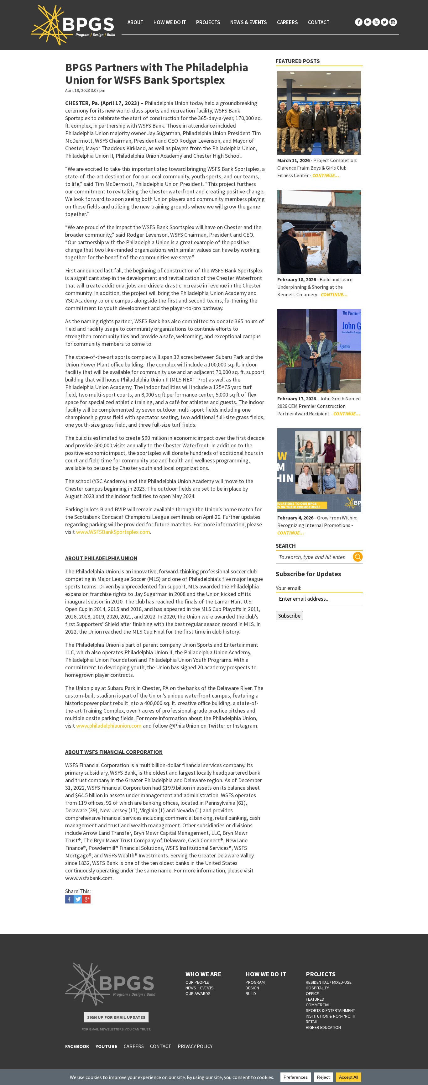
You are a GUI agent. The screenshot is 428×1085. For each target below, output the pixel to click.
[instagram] (393, 22)
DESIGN (252, 988)
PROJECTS (321, 974)
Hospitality (317, 988)
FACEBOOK (77, 1046)
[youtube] (376, 22)
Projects (208, 22)
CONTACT (160, 1046)
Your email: (288, 588)
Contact (319, 22)
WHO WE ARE (203, 974)
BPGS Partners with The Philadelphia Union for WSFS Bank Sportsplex (156, 73)
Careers (287, 22)
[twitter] (384, 22)
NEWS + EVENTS (199, 988)
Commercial (318, 1005)
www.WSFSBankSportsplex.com (113, 531)
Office (312, 993)
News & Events (248, 22)
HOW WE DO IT (266, 974)
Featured (315, 999)
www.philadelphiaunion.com (109, 725)
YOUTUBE (106, 1046)
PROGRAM (255, 982)
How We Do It (170, 22)
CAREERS (134, 1046)
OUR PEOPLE (197, 982)
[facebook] (359, 22)
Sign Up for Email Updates (116, 1017)
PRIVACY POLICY (195, 1046)
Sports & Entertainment (330, 1010)
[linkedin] (367, 22)
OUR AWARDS (198, 993)
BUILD (251, 993)
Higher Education (323, 1027)
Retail (312, 1021)
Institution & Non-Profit (331, 1016)
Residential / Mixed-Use (329, 982)
